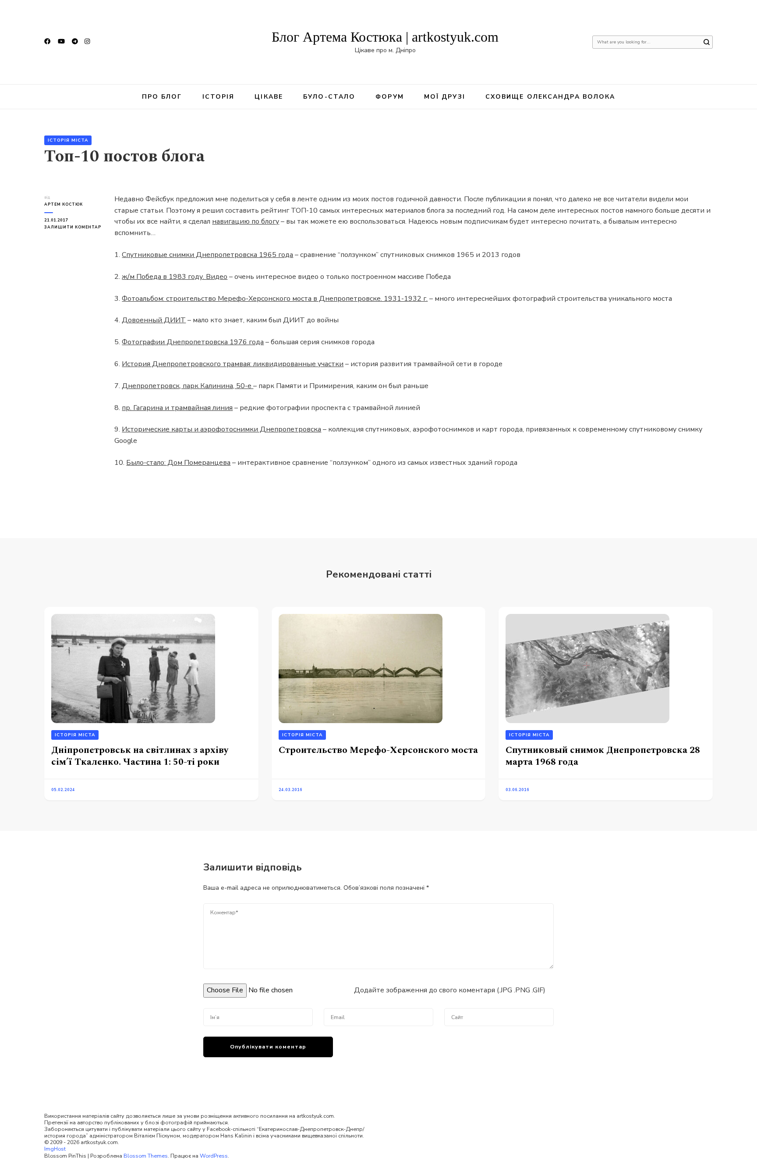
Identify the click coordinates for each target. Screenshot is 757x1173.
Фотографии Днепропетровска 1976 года (193, 342)
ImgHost (55, 1148)
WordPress (214, 1155)
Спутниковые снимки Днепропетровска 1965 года (207, 255)
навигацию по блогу (245, 221)
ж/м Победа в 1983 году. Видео (174, 277)
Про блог (162, 97)
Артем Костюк (63, 204)
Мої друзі (444, 97)
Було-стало (329, 97)
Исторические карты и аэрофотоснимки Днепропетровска (221, 429)
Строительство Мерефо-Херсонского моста (378, 750)
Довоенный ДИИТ (154, 320)
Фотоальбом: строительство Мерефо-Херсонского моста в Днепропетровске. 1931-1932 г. (275, 298)
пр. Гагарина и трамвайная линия (177, 408)
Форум (389, 97)
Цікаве (269, 97)
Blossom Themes (146, 1155)
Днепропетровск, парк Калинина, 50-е (187, 386)
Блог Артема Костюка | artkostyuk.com (385, 37)
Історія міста (68, 140)
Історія (218, 97)
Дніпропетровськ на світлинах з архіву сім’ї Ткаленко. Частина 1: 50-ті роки (139, 756)
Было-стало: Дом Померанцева (178, 462)
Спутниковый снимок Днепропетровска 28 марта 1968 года (603, 756)
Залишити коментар (72, 227)
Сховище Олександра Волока (550, 97)
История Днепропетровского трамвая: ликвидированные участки (232, 364)
